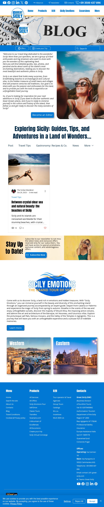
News (76, 145)
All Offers (33, 401)
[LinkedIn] (18, 3)
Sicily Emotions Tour (38, 404)
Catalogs (56, 407)
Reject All (79, 501)
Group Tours (58, 404)
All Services (34, 397)
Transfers (33, 414)
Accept (92, 501)
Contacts (9, 407)
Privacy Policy (16, 503)
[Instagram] (13, 3)
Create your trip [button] (36, 431)
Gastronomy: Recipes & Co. (51, 145)
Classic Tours (35, 411)
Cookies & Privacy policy (15, 418)
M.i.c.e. (55, 411)
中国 (55, 428)
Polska (55, 421)
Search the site (12, 401)
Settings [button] (67, 501)
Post (10, 145)
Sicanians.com (35, 418)
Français (56, 435)
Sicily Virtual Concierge (39, 435)
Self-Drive (33, 407)
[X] (22, 3)
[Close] (100, 501)
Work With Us (58, 418)
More (87, 145)
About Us (9, 404)
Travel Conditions (13, 414)
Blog (7, 411)
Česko (55, 425)
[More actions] (46, 191)
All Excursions (35, 428)
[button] (54, 2)
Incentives (57, 414)
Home (8, 397)
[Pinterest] (26, 3)
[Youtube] (5, 3)
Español (56, 431)
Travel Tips (25, 145)
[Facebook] (9, 3)
